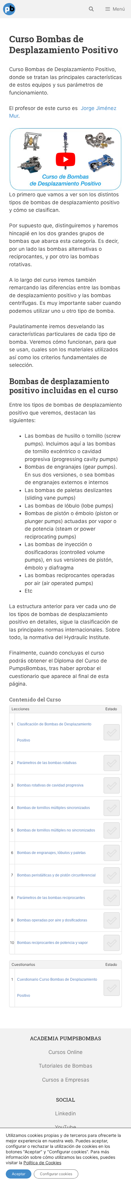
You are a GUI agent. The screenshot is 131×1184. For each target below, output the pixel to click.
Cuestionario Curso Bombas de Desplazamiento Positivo (57, 987)
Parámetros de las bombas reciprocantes (51, 898)
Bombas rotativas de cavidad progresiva (50, 785)
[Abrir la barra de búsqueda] (90, 9)
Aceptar (18, 1174)
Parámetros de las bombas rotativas (46, 763)
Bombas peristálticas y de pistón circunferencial (56, 875)
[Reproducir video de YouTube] (65, 159)
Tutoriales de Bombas (65, 1066)
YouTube (65, 1127)
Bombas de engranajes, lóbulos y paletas (51, 853)
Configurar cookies (56, 1174)
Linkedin (65, 1113)
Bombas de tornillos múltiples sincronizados (53, 808)
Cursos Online (65, 1052)
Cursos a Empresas (65, 1080)
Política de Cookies (42, 1162)
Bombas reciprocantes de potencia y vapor (52, 943)
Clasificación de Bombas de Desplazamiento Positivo (54, 732)
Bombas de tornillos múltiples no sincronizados (56, 830)
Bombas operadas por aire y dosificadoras (52, 920)
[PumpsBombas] (9, 9)
